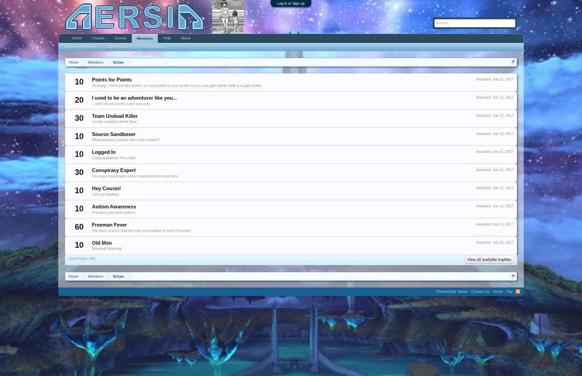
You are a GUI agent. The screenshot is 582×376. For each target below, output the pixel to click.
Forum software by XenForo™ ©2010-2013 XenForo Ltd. (105, 300)
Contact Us (480, 291)
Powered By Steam (452, 291)
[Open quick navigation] (513, 62)
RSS (518, 291)
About (185, 38)
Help (167, 38)
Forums (98, 38)
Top (509, 291)
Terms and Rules (510, 300)
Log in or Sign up (290, 3)
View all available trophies (489, 260)
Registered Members (81, 47)
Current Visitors (118, 47)
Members (145, 38)
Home (77, 38)
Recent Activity (150, 47)
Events (120, 38)
